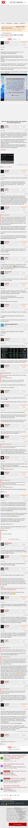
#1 (26, 47)
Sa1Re (5, 759)
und (7, 167)
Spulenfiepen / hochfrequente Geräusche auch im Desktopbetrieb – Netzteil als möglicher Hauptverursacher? (15, 756)
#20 (26, 500)
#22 (26, 561)
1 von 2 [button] (9, 39)
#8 (26, 276)
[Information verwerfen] (26, 26)
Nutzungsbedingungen (10, 803)
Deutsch (13, 801)
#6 (26, 246)
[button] (5, 23)
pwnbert (15, 775)
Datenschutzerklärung (14, 821)
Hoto (15, 791)
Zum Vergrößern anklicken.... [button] (14, 539)
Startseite (3, 804)
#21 (26, 548)
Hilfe (22, 803)
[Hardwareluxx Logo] (3, 2)
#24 (26, 602)
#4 (26, 193)
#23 (26, 572)
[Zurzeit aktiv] (3, 612)
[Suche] (11, 2)
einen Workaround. (11, 741)
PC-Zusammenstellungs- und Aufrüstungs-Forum (16, 766)
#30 (26, 739)
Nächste (14, 39)
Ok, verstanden (18, 824)
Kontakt (2, 803)
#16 (26, 429)
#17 (26, 441)
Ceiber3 (15, 782)
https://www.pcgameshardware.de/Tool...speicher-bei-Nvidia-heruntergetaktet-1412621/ (13, 589)
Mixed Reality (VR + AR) (11, 790)
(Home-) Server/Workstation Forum (13, 781)
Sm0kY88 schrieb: (5, 647)
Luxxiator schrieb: (5, 656)
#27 (26, 645)
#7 (26, 262)
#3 (26, 175)
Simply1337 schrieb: (6, 373)
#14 (26, 395)
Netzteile (8, 759)
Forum (2, 23)
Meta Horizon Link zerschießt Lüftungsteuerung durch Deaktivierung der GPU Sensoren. (15, 787)
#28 (26, 686)
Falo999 (5, 766)
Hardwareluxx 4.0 (5, 801)
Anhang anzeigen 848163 (7, 377)
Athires (5, 790)
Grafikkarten (13, 774)
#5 (26, 212)
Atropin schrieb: (5, 215)
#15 (26, 410)
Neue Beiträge (9, 23)
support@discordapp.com (8, 469)
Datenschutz (18, 803)
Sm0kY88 (3, 37)
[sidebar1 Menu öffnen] (25, 2)
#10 (26, 309)
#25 (26, 615)
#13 (26, 370)
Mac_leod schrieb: (5, 480)
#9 (26, 288)
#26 (26, 630)
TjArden (5, 781)
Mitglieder (16, 23)
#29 (26, 709)
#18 (26, 461)
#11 (26, 329)
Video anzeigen (16, 95)
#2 (26, 130)
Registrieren (22, 23)
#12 (26, 343)
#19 (26, 477)
